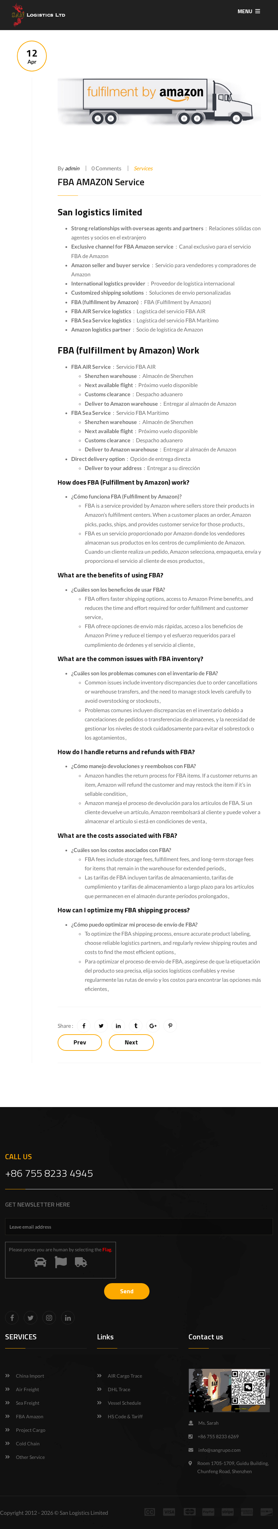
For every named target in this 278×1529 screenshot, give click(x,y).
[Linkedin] (68, 1317)
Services (143, 168)
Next (131, 1042)
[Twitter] (30, 1317)
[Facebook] (12, 1317)
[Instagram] (49, 1317)
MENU (246, 11)
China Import (30, 1376)
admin (72, 168)
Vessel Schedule (124, 1403)
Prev (80, 1042)
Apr (32, 56)
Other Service (30, 1457)
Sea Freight (27, 1403)
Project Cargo (30, 1430)
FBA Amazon (29, 1416)
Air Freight (27, 1389)
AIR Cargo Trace (125, 1376)
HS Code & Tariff (125, 1416)
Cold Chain (28, 1443)
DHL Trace (119, 1389)
